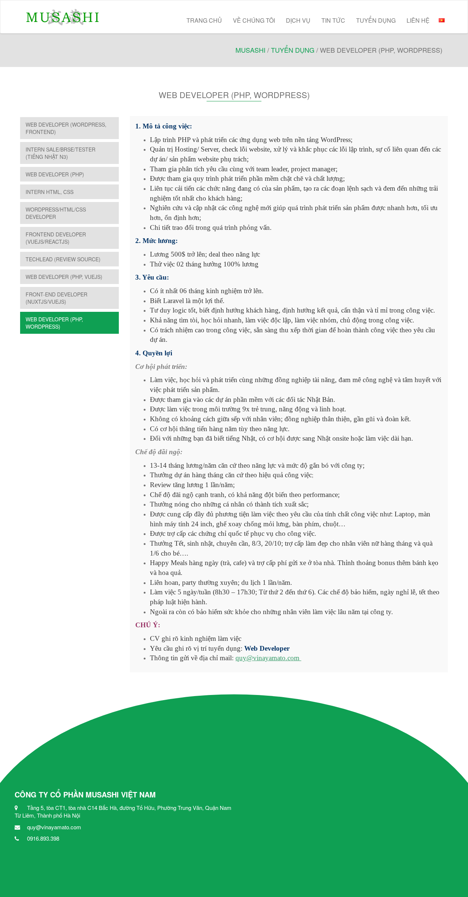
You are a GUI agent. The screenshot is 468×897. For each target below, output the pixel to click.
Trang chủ (204, 20)
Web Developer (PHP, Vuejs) (64, 276)
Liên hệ (418, 20)
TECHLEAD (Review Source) (63, 259)
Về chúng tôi (254, 20)
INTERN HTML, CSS (49, 191)
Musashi (250, 50)
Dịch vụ (298, 20)
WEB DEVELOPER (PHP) (55, 174)
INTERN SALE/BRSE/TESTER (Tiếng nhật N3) (60, 153)
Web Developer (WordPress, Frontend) (66, 128)
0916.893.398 (43, 838)
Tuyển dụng (376, 20)
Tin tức (333, 20)
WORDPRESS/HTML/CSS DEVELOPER (56, 213)
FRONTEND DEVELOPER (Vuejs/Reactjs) (56, 238)
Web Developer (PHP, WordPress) (54, 322)
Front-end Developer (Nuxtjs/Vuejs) (56, 298)
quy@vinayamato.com (267, 658)
